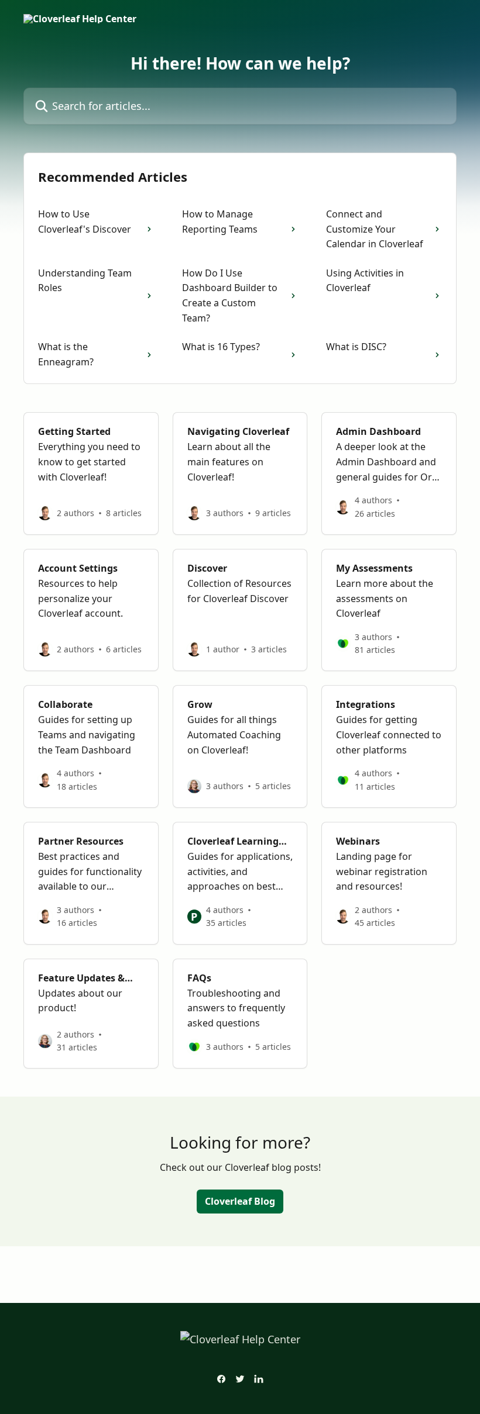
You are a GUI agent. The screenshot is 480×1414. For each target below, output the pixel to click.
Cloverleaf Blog (240, 1201)
